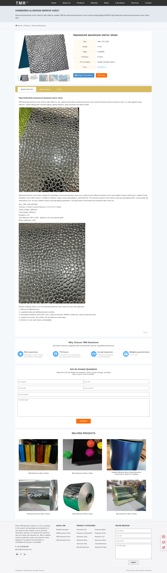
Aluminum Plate (82, 540)
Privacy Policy (130, 570)
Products (80, 3)
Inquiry (102, 75)
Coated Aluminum (100, 544)
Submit (83, 421)
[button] (69, 78)
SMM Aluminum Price (63, 533)
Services (135, 3)
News (106, 3)
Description (27, 89)
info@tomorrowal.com (24, 549)
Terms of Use (140, 570)
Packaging (45, 89)
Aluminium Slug (82, 536)
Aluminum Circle (100, 533)
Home (53, 3)
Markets (94, 3)
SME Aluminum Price (63, 536)
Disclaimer (148, 570)
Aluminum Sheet (100, 540)
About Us (66, 3)
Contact (148, 3)
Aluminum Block (100, 529)
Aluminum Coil (99, 536)
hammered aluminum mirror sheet (55, 307)
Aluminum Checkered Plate (86, 533)
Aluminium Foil (81, 529)
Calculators (120, 3)
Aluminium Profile (100, 547)
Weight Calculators (85, 75)
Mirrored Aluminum (39, 26)
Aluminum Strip (82, 544)
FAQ (60, 89)
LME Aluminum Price (63, 540)
